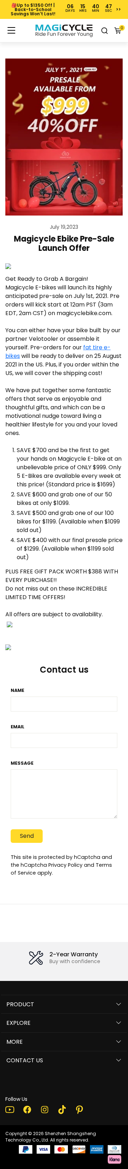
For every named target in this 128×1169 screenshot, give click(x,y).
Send (27, 836)
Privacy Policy (65, 865)
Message (22, 763)
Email (18, 726)
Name (17, 690)
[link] (64, 31)
